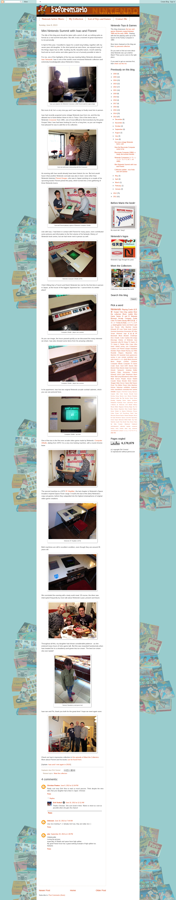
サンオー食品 (122, 359)
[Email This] (65, 770)
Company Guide (131, 318)
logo (125, 333)
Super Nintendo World (121, 419)
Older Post (101, 890)
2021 (115, 90)
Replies (52, 798)
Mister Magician (119, 406)
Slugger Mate (115, 383)
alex (48, 834)
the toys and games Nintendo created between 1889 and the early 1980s (122, 31)
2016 (115, 107)
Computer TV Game (130, 363)
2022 (115, 87)
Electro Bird (133, 366)
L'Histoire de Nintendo (117, 404)
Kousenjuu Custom (130, 372)
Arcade (120, 318)
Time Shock (130, 422)
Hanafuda (134, 348)
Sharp (126, 342)
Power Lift (118, 413)
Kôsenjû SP (115, 329)
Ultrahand (127, 424)
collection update (125, 426)
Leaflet (130, 314)
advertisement (115, 426)
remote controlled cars (129, 357)
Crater (113, 366)
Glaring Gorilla (115, 398)
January (118, 189)
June (117, 139)
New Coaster (128, 409)
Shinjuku (130, 415)
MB (128, 320)
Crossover (53, 120)
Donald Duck (133, 394)
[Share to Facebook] (72, 770)
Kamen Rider (116, 372)
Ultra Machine (126, 327)
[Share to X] (69, 770)
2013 (115, 117)
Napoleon (121, 409)
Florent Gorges (61, 178)
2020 (115, 93)
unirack (121, 430)
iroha (117, 428)
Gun (130, 368)
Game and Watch (127, 325)
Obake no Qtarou (120, 411)
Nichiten (113, 351)
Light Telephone (127, 374)
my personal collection (122, 46)
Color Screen (124, 394)
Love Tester (123, 329)
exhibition (127, 387)
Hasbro (134, 368)
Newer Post (44, 890)
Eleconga (114, 340)
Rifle (135, 351)
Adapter (118, 391)
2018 (115, 100)
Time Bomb (123, 422)
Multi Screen (115, 378)
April (117, 179)
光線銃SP (132, 333)
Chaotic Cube (119, 338)
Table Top (131, 419)
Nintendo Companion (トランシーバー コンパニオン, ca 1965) (125, 159)
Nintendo (116, 309)
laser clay (128, 428)
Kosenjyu (119, 402)
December (119, 119)
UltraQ (117, 346)
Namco (116, 409)
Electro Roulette (132, 396)
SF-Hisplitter (70, 491)
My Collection (76, 18)
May (117, 176)
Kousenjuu (120, 331)
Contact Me (121, 18)
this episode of (85, 757)
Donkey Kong (115, 396)
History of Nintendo (125, 340)
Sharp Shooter (122, 381)
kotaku (121, 428)
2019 (115, 97)
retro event (114, 359)
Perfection (129, 411)
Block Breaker (124, 335)
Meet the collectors (60, 773)
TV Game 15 (132, 342)
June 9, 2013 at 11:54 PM (69, 785)
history (112, 428)
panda (135, 389)
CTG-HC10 (125, 391)
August (117, 133)
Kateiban (134, 400)
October (118, 126)
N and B (126, 316)
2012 (115, 193)
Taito (135, 419)
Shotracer (118, 417)
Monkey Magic (128, 406)
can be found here (74, 760)
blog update (128, 312)
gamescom (133, 355)
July (116, 136)
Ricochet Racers (115, 415)
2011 (115, 196)
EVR (126, 366)
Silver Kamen (132, 381)
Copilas (127, 338)
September (119, 129)
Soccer (122, 383)
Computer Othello (117, 363)
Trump (118, 323)
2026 (115, 74)
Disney (124, 320)
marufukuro (118, 389)
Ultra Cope (129, 344)
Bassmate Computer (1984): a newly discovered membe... (125, 153)
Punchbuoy (126, 413)
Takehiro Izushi (115, 422)
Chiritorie (134, 361)
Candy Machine (132, 391)
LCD (126, 404)
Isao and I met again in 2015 (59, 764)
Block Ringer (116, 361)
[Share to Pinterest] (74, 770)
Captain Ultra (115, 394)
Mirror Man (133, 376)
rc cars (118, 357)
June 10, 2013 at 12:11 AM (75, 802)
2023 (115, 84)
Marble (130, 404)
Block (125, 314)
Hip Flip (122, 398)
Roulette (113, 353)
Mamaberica (125, 376)
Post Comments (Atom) (57, 895)
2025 (115, 77)
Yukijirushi (134, 424)
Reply (49, 794)
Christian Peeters (53, 785)
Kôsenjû (113, 374)
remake (113, 391)
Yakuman (119, 387)
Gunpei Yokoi (118, 312)
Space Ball (128, 383)
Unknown (50, 821)
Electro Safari (124, 368)
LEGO (119, 374)
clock (127, 355)
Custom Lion (115, 348)
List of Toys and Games (99, 18)
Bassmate (114, 335)
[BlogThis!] (67, 770)
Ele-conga (133, 338)
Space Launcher (126, 417)
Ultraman (119, 333)
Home (73, 890)
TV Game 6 (115, 344)
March (117, 182)
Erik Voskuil (57, 802)
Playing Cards (127, 309)
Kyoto (135, 402)
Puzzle (117, 327)
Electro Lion (123, 396)
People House (126, 378)
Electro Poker (115, 368)
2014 (115, 113)
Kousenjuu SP (129, 331)
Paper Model (121, 351)
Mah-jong (118, 376)
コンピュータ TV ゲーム (130, 430)
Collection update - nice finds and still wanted (125, 170)
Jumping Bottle (131, 370)
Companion (133, 346)
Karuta (135, 327)
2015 (115, 110)
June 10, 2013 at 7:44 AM (64, 821)
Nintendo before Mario (53, 18)
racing (113, 357)
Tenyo (125, 385)
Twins (135, 422)
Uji (111, 424)
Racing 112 (129, 351)
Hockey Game (129, 398)
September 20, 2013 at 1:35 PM (62, 834)
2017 (115, 103)
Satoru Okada (124, 415)
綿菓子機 (113, 432)
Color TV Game (116, 320)
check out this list (120, 63)
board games (117, 325)
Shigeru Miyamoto (125, 353)
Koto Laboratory (128, 402)
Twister (122, 344)
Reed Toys (133, 413)
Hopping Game (121, 400)
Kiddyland (113, 402)
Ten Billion (118, 385)
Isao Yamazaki (46, 59)
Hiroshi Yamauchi (117, 370)
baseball (122, 355)
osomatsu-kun (127, 389)
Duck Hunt (119, 366)
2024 (115, 80)
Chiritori (126, 361)
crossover (134, 426)
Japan (129, 400)
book (129, 329)
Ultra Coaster (118, 424)
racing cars (124, 346)
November (119, 123)
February (118, 186)
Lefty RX (120, 342)
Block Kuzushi (132, 359)
